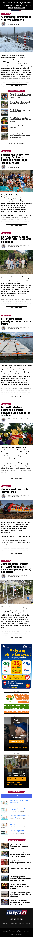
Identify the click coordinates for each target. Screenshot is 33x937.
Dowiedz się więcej (19, 7)
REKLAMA (28, 923)
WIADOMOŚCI (21, 923)
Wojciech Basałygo (14, 24)
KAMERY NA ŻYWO (13, 923)
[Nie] (31, 5)
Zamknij (11, 7)
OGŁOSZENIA (5, 923)
